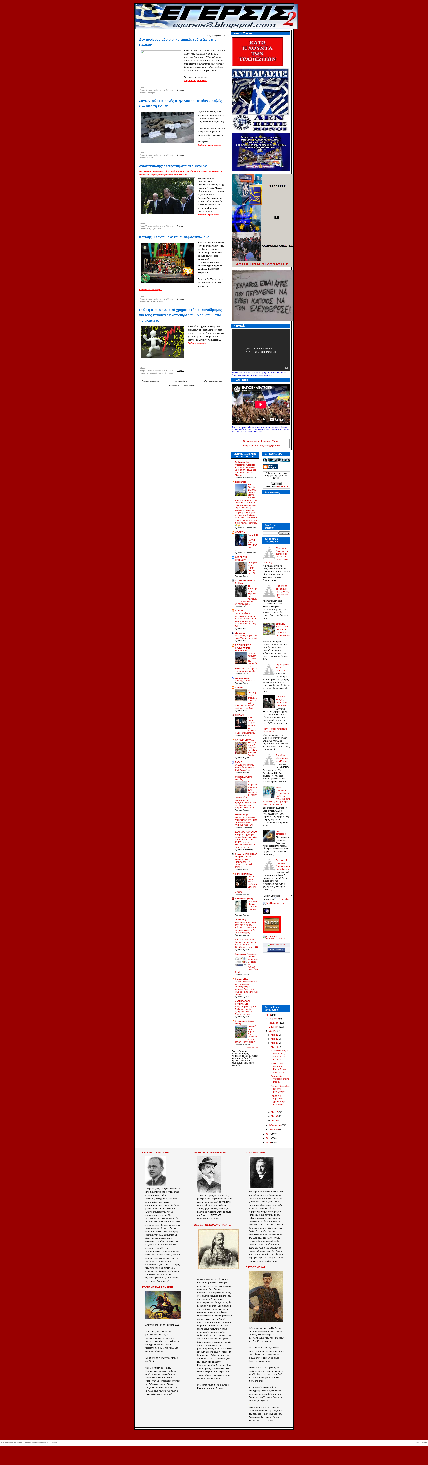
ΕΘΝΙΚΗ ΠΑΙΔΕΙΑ (243, 874)
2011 (268, 1138)
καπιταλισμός (152, 373)
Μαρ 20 (274, 1043)
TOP (425, 1442)
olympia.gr (240, 633)
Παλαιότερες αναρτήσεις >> (214, 381)
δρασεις (150, 158)
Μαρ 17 (274, 1112)
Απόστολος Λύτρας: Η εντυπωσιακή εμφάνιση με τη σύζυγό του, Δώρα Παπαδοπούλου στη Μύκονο (245, 470)
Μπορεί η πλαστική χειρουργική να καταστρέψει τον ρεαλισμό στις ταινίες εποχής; (244, 862)
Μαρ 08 (274, 1120)
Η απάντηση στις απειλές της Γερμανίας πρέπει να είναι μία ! (282, 592)
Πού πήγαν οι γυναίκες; (245, 681)
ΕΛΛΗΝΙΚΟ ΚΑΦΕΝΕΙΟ (246, 832)
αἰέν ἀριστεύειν (242, 678)
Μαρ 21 (274, 1039)
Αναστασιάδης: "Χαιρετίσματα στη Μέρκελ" (173, 166)
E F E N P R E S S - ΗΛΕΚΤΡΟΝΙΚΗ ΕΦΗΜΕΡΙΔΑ (243, 648)
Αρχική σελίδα (181, 381)
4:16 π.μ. (169, 90)
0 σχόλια (180, 90)
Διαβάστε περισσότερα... (195, 80)
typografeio (240, 482)
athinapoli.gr (241, 919)
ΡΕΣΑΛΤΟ (239, 715)
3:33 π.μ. (169, 299)
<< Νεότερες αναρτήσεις (149, 381)
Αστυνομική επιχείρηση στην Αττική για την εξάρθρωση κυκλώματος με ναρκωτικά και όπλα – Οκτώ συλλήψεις (246, 927)
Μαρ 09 (274, 1116)
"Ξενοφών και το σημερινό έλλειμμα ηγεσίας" (252, 567)
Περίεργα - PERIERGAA (246, 854)
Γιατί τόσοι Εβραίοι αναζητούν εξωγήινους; (252, 906)
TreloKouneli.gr (242, 462)
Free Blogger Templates (12, 1442)
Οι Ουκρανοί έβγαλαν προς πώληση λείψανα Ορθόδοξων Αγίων (245, 767)
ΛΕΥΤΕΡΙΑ (240, 532)
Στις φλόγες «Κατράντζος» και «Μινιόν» (282, 758)
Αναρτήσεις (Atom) (187, 385)
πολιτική (157, 229)
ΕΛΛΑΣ (238, 762)
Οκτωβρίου (274, 1027)
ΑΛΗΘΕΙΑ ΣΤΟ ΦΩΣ (244, 740)
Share (142, 87)
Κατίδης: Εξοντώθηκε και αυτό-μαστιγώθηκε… (175, 237)
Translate (285, 899)
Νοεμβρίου (274, 1023)
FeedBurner (282, 486)
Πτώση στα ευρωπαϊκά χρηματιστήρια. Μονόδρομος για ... (279, 1102)
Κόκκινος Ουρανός (244, 899)
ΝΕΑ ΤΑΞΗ (151, 302)
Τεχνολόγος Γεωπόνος (246, 954)
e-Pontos (239, 687)
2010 (268, 1142)
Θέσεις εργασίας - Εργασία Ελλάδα (260, 441)
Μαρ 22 (274, 1035)
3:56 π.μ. (169, 155)
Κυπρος (150, 229)
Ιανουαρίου (274, 1129)
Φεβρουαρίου (275, 1125)
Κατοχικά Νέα (241, 979)
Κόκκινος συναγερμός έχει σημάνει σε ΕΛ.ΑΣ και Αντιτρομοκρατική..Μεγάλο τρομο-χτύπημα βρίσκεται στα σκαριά (276, 796)
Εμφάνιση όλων (252, 1047)
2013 (268, 1015)
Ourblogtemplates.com (43, 1442)
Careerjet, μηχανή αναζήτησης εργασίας (260, 445)
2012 (268, 1134)
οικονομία (151, 93)
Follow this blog (276, 950)
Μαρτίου (273, 1031)
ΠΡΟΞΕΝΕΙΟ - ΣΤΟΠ (244, 939)
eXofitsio (239, 611)
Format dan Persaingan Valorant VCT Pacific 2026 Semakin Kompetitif (246, 944)
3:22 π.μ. (169, 371)
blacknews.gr (241, 814)
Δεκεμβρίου (273, 1019)
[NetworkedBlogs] (276, 945)
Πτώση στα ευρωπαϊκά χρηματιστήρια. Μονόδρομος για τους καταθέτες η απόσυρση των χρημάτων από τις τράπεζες (180, 315)
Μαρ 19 (274, 1047)
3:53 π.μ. (169, 226)
